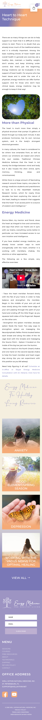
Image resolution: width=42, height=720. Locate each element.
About (5, 657)
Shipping (6, 662)
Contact (6, 668)
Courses (6, 651)
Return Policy (9, 665)
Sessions (6, 649)
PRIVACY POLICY (21, 710)
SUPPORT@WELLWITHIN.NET (14, 687)
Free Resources (9, 654)
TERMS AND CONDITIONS (21, 712)
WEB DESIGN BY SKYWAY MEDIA (21, 714)
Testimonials (8, 660)
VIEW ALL (19, 578)
